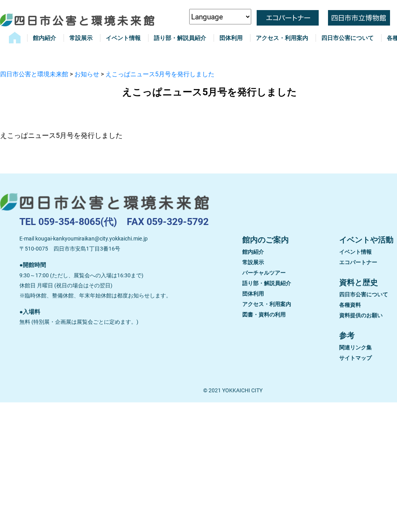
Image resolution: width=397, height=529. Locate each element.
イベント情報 (123, 37)
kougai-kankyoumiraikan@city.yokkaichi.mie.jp (91, 238)
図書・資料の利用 (264, 314)
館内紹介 (44, 37)
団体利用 (231, 37)
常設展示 (81, 37)
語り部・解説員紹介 (180, 37)
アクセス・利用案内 (282, 37)
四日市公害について (347, 37)
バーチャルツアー (264, 273)
